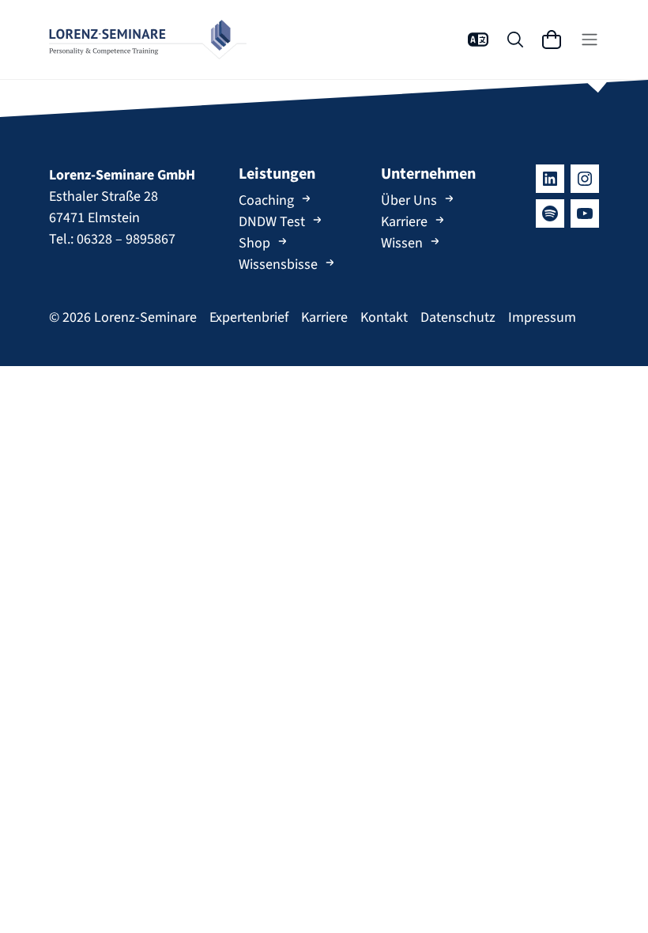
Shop (254, 243)
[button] (478, 39)
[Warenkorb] (551, 39)
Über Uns (409, 200)
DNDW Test (272, 222)
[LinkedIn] (550, 178)
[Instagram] (585, 178)
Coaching (266, 200)
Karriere (404, 222)
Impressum (542, 317)
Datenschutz (457, 317)
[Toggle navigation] (589, 39)
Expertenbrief (248, 317)
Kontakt (384, 317)
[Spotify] (550, 213)
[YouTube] (585, 213)
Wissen (402, 243)
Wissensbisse (278, 264)
